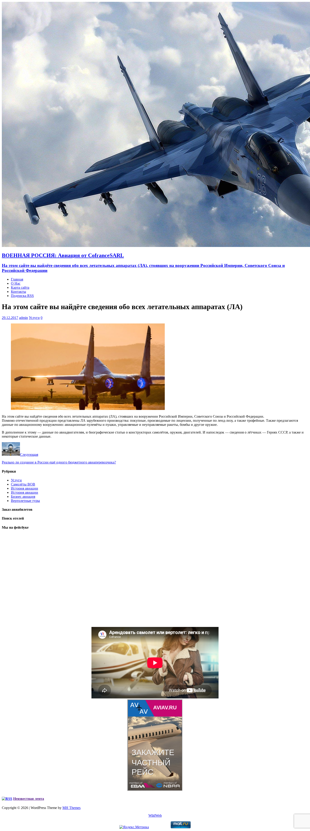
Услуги (34, 318)
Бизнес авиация (23, 496)
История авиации (24, 488)
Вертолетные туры (25, 501)
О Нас (15, 283)
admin (23, 318)
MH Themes (71, 808)
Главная (17, 279)
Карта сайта (20, 287)
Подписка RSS (22, 296)
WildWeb (155, 815)
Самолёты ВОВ (23, 484)
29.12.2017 (10, 318)
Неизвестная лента (28, 799)
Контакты (18, 291)
